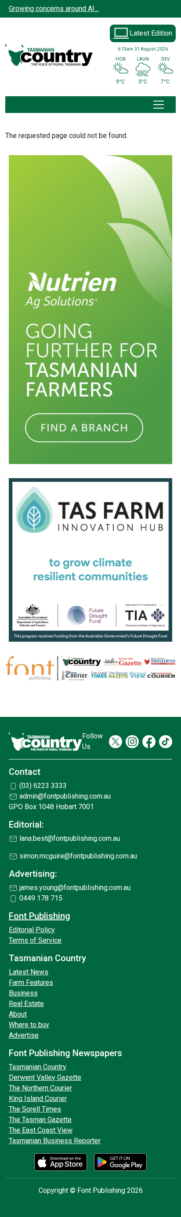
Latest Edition (151, 33)
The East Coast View (40, 1130)
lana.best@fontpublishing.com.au (69, 838)
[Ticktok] (165, 741)
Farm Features (31, 982)
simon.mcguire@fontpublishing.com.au (78, 856)
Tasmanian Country (37, 1067)
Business (23, 993)
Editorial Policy (32, 930)
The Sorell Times (35, 1109)
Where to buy (29, 1025)
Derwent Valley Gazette (45, 1077)
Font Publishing (39, 916)
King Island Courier (38, 1098)
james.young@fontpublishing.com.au (74, 887)
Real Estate (26, 1003)
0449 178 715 (40, 898)
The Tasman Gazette (40, 1119)
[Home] (49, 55)
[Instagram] (132, 741)
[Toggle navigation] (158, 104)
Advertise (24, 1035)
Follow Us (92, 741)
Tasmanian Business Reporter (55, 1141)
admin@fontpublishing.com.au (65, 796)
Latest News (28, 972)
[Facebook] (149, 741)
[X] (115, 741)
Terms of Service (35, 940)
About (18, 1014)
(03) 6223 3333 (43, 785)
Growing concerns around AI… (54, 8)
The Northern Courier (40, 1088)
